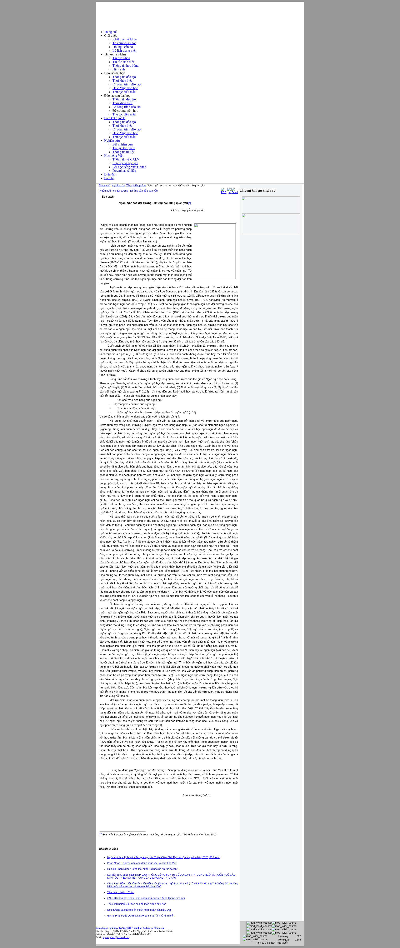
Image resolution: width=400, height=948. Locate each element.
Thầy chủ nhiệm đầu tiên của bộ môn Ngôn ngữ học (136, 904)
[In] (229, 192)
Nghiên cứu (118, 185)
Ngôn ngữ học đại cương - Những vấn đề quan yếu (129, 190)
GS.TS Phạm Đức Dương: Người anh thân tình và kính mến (140, 915)
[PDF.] (223, 192)
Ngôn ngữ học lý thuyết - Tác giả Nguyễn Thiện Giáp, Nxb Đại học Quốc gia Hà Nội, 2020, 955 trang (163, 857)
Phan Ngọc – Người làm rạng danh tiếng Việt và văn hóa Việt (141, 863)
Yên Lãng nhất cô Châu (120, 892)
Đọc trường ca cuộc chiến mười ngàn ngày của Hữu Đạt (139, 909)
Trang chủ (104, 185)
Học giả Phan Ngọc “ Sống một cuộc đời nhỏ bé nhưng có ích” (142, 869)
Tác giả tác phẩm (136, 185)
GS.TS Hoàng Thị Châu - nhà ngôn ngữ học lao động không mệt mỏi (146, 898)
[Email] (234, 192)
